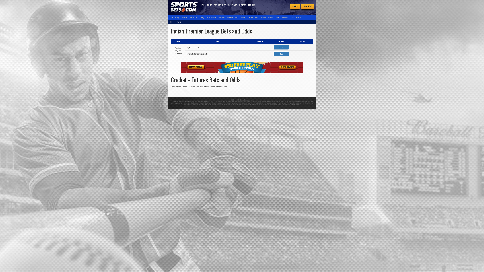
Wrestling (285, 17)
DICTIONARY (232, 5)
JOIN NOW (307, 6)
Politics (263, 17)
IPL (171, 21)
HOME (203, 5)
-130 (281, 54)
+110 (281, 47)
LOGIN (295, 6)
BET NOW (251, 5)
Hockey (243, 17)
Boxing (202, 17)
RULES (209, 5)
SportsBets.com (245, 100)
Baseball (184, 17)
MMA (256, 17)
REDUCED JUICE (220, 5)
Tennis (277, 17)
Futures (178, 21)
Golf (236, 17)
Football (230, 17)
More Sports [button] (295, 17)
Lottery (250, 17)
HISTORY (242, 5)
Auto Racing (175, 17)
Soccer (270, 17)
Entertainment (211, 17)
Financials (221, 17)
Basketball (193, 17)
